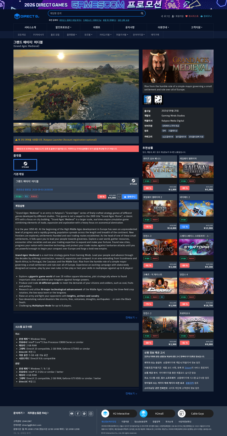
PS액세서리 (38, 34)
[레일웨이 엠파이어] (196, 170)
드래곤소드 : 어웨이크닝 (92, 20)
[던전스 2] (160, 324)
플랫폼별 (71, 34)
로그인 (167, 16)
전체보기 (130, 317)
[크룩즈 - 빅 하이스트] (160, 286)
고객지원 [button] (195, 27)
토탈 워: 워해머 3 (109, 20)
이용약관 (125, 421)
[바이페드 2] (196, 208)
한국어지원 (138, 34)
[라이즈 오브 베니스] (160, 170)
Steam (188, 367)
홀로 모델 (55, 34)
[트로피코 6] (196, 324)
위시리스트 (194, 16)
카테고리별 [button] (105, 34)
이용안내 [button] (162, 27)
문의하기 (18, 413)
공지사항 (130, 27)
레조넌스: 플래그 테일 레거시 (70, 20)
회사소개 (169, 421)
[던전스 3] (160, 247)
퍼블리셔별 (121, 34)
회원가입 (180, 16)
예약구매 (155, 34)
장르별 (87, 34)
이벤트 (96, 27)
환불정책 (190, 382)
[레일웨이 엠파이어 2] (160, 208)
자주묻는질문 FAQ (37, 413)
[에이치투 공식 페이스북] (78, 413)
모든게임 (22, 34)
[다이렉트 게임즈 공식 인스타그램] (90, 413)
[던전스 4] (196, 286)
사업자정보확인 (184, 421)
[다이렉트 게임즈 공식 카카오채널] (84, 413)
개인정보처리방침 (108, 421)
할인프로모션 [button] (62, 27)
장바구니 (208, 16)
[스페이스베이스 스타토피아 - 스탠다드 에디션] (196, 247)
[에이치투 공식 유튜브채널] (71, 413)
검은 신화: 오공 (123, 20)
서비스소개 (30, 27)
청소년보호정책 (140, 421)
